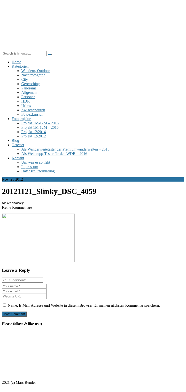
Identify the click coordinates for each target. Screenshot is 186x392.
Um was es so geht (35, 162)
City (24, 79)
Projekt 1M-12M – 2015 (40, 127)
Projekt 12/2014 (33, 132)
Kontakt (18, 158)
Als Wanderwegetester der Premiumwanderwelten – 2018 (65, 149)
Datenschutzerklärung (38, 171)
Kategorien (20, 66)
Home (16, 62)
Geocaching (30, 84)
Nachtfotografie (33, 75)
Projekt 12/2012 (33, 136)
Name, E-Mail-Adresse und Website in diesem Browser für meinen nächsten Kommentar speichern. (84, 305)
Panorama (29, 88)
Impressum (29, 167)
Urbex (26, 106)
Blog (15, 140)
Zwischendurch (33, 110)
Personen (28, 97)
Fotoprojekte (21, 119)
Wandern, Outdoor (35, 71)
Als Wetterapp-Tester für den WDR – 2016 (54, 154)
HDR (25, 101)
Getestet (18, 145)
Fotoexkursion (32, 114)
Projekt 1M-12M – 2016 (40, 123)
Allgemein (29, 92)
